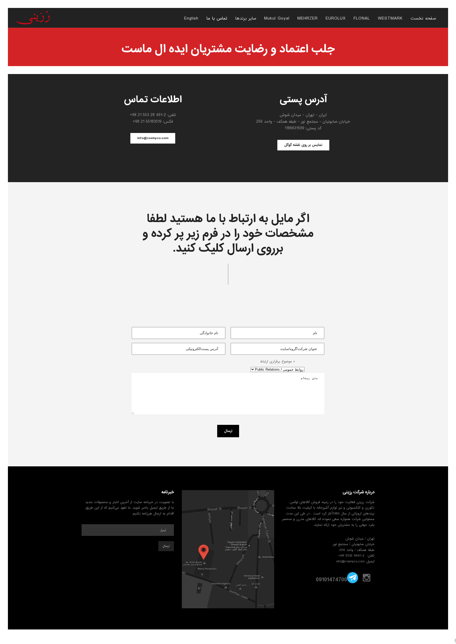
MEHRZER (307, 19)
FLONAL (362, 19)
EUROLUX (336, 19)
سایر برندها (245, 19)
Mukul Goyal (276, 19)
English (191, 19)
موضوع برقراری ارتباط (277, 361)
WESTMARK (390, 19)
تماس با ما (216, 19)
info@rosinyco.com (152, 138)
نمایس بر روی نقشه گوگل (303, 145)
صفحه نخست (423, 19)
